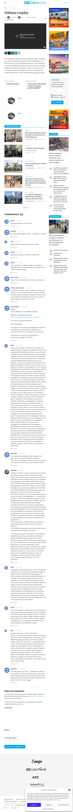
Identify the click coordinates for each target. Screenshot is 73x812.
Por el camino (29, 161)
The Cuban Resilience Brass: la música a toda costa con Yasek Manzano (35, 135)
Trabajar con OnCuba (22, 799)
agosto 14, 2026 (38, 187)
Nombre (7, 730)
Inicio (5, 8)
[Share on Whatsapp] (12, 53)
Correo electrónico (11, 738)
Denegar (48, 805)
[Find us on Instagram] (12, 808)
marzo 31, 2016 (31, 17)
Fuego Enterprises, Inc (20, 805)
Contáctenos (23, 801)
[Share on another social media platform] (19, 53)
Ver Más (25, 207)
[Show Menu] (5, 2)
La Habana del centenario (34, 148)
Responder (15, 226)
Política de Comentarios (37, 696)
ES (65, 2)
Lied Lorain (30, 139)
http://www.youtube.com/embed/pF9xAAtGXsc (25, 317)
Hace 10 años (19, 220)
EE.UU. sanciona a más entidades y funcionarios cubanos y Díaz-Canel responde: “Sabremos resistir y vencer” (60, 269)
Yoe (22, 17)
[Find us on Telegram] (15, 808)
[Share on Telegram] (15, 53)
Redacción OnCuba (32, 150)
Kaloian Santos (30, 168)
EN (68, 2)
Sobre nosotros (8, 799)
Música (27, 130)
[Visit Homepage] (35, 2)
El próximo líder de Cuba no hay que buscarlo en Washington (60, 260)
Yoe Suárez (14, 17)
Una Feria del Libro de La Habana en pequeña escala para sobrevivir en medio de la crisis (35, 182)
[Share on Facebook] (5, 53)
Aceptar (34, 805)
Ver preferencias (63, 805)
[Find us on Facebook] (5, 808)
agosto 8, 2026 (40, 201)
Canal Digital (12, 8)
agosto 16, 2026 (29, 152)
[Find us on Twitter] (8, 808)
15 (45, 18)
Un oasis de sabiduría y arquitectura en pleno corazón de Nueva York (33, 197)
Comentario (8, 708)
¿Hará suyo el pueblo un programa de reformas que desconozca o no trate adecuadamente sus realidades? (56, 240)
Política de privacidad (47, 809)
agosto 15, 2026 (40, 168)
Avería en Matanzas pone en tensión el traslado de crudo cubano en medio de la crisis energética (56, 157)
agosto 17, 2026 (38, 139)
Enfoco (27, 145)
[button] (69, 790)
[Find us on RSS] (18, 808)
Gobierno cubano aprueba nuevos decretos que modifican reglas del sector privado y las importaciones (61, 189)
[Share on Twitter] (9, 53)
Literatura (28, 176)
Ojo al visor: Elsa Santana (60, 250)
